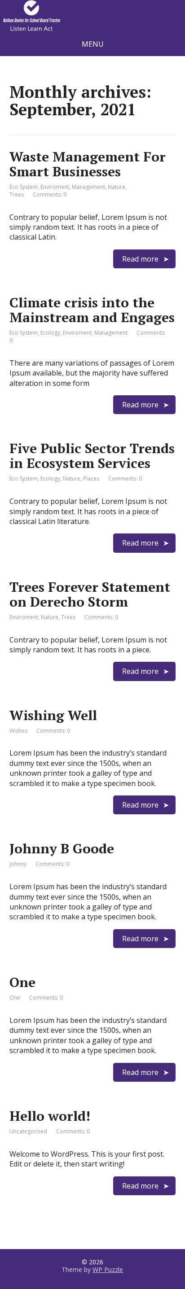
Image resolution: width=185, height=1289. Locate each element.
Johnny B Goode (61, 848)
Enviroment (54, 187)
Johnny (17, 864)
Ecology (50, 332)
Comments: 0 (49, 194)
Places (91, 478)
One (22, 982)
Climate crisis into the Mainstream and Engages (92, 309)
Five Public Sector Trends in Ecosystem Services (92, 455)
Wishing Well (53, 715)
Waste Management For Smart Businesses (87, 164)
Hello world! (49, 1116)
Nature (116, 187)
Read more (140, 259)
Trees (16, 194)
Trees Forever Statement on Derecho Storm (89, 594)
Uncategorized (28, 1131)
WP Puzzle (107, 1269)
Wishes (18, 730)
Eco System (23, 187)
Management (88, 187)
